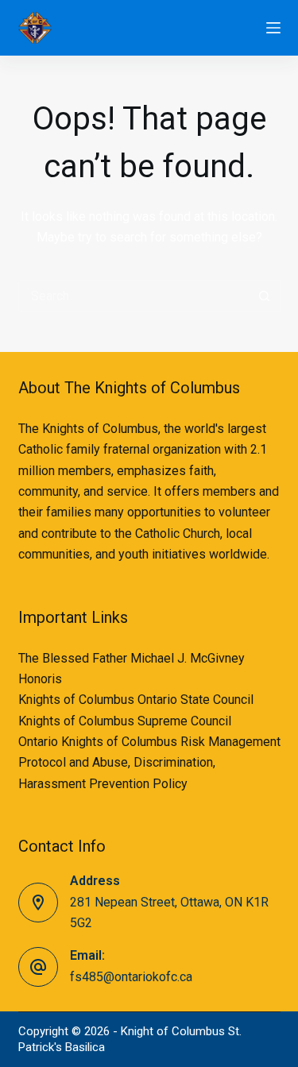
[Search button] (265, 296)
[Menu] (273, 28)
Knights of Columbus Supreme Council (124, 721)
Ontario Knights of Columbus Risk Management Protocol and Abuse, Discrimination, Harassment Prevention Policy (149, 762)
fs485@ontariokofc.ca (131, 976)
